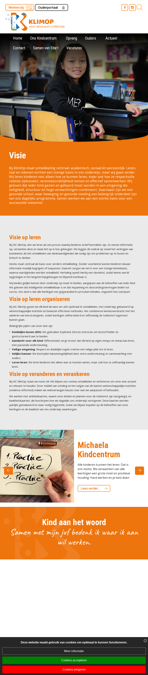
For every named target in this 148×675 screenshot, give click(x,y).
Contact (19, 48)
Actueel (111, 38)
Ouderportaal (48, 7)
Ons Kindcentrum (43, 38)
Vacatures (74, 48)
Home (17, 38)
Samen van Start (45, 48)
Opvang (71, 38)
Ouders (90, 38)
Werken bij (16, 7)
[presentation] (8, 468)
